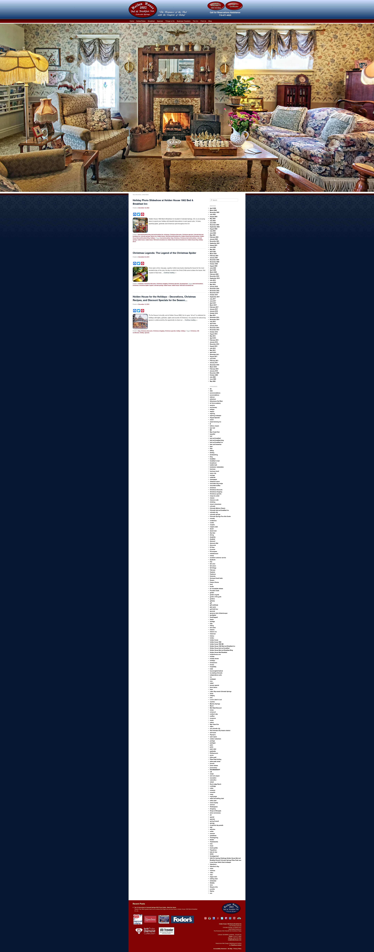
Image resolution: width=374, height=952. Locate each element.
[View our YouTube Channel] (234, 918)
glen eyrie (213, 607)
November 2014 (214, 319)
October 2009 (214, 375)
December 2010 (214, 365)
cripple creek (214, 527)
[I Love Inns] (150, 919)
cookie (212, 523)
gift (211, 603)
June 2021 (213, 247)
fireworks (212, 576)
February (212, 570)
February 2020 (214, 274)
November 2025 (214, 212)
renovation (213, 778)
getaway (212, 601)
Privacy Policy (237, 948)
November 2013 (214, 330)
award (211, 420)
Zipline (212, 891)
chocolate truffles (215, 485)
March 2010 (213, 367)
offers (211, 726)
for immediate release (216, 588)
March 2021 (213, 253)
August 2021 (213, 245)
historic (212, 630)
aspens (212, 411)
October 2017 (214, 295)
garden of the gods (215, 597)
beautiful (212, 434)
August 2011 (213, 356)
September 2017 (215, 297)
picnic (212, 755)
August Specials (215, 417)
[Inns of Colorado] (163, 919)
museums (213, 718)
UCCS (211, 854)
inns (211, 681)
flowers (212, 580)
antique (212, 409)
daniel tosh (213, 531)
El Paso (212, 547)
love (211, 697)
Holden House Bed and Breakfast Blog (221, 650)
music (212, 720)
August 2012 (213, 346)
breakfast (212, 459)
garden (212, 592)
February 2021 (214, 255)
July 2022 (213, 231)
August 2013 (213, 334)
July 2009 (213, 377)
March (212, 706)
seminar (212, 805)
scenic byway (214, 802)
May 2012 (212, 350)
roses (211, 794)
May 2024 (212, 218)
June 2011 (213, 358)
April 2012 (213, 352)
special (212, 817)
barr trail (212, 428)
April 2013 (213, 338)
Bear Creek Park (215, 432)
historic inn (154, 236)
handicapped (214, 617)
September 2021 (215, 243)
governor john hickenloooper (219, 613)
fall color (212, 564)
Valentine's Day (214, 866)
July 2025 (213, 214)
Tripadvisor (213, 850)
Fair (211, 562)
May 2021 (212, 249)
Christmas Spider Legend (146, 285)
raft (211, 772)
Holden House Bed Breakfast (218, 652)
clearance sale (214, 500)
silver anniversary (215, 813)
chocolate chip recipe (216, 483)
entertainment (214, 553)
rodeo (211, 788)
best (211, 446)
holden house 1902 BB (216, 644)
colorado (212, 506)
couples (212, 525)
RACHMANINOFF (215, 770)
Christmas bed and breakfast (188, 238)
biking (212, 450)
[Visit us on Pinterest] (205, 918)
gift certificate (214, 605)
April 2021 (213, 251)
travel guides (214, 848)
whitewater (213, 881)
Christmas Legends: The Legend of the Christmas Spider (164, 252)
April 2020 (213, 270)
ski (211, 815)
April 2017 (213, 303)
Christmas (177, 238)
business (212, 469)
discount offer (214, 543)
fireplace (212, 572)
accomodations (214, 395)
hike (211, 623)
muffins (212, 716)
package (212, 741)
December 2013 (214, 328)
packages (213, 743)
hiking (212, 625)
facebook (212, 560)
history (212, 636)
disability (212, 537)
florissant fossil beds (216, 578)
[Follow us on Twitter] (222, 918)
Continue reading (170, 272)
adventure (213, 399)
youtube (212, 889)
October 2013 (214, 332)
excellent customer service (218, 557)
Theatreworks (214, 842)
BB (211, 430)
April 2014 (213, 323)
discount (212, 541)
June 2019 (213, 282)
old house (213, 732)
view (211, 875)
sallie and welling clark (217, 798)
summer (212, 833)
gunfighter (213, 615)
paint (211, 745)
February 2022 (214, 237)
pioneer (212, 763)
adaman (212, 397)
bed (211, 436)
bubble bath (213, 465)
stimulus (212, 829)
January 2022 (214, 239)
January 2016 (214, 311)
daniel (212, 529)
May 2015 (212, 315)
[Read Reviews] (239, 918)
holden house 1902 (215, 642)
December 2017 (214, 293)
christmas (166, 234)
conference (213, 520)
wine (211, 885)
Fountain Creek (214, 590)
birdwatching (214, 455)
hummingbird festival (216, 671)
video (211, 872)
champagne (213, 479)
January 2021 (214, 258)
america (212, 405)
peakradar (213, 751)
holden (212, 638)
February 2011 (214, 360)
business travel (214, 471)
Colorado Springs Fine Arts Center (220, 516)
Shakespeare (214, 807)
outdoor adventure (215, 739)
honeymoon (213, 662)
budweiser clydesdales (217, 467)
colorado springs (145, 236)
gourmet (212, 611)
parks (211, 747)
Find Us (203, 21)
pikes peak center (215, 761)
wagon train (213, 877)
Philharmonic (214, 753)
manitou (212, 702)
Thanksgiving (214, 837)
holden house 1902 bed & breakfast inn (156, 240)
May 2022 (212, 235)
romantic (212, 792)
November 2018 (214, 290)
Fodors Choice (214, 582)
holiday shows (214, 658)
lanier (211, 693)
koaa (211, 689)
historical (213, 634)
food (211, 584)
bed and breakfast (165, 238)
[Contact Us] (226, 918)
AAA (211, 391)
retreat (212, 782)
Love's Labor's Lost (216, 699)
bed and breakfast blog (144, 234)
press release (214, 765)
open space (213, 737)
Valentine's (213, 864)
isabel (211, 683)
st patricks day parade (216, 825)
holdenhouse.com (215, 654)
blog (172, 238)
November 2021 (214, 241)
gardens (212, 599)
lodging (212, 695)
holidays (152, 238)
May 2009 (212, 381)
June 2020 (213, 268)
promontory (213, 767)
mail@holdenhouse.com (234, 940)
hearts (212, 619)
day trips (212, 533)
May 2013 (212, 336)
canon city (213, 473)
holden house (141, 240)
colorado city (214, 512)
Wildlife (212, 883)
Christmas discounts (176, 234)
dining (212, 535)
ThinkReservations (236, 945)
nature (212, 722)
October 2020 (214, 264)
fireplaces (213, 574)
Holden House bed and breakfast (190, 236)
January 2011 (214, 362)
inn (211, 677)
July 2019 (213, 280)
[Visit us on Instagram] (209, 918)
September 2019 (215, 278)
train (211, 844)
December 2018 (214, 288)
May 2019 (212, 284)
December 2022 (214, 225)
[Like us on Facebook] (214, 918)
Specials (160, 21)
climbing (212, 502)
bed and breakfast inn (157, 234)
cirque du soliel (214, 496)
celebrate (212, 477)
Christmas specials (187, 234)
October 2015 (214, 313)
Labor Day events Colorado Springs (220, 691)
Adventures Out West (216, 401)
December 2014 (214, 317)
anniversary (213, 407)
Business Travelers (183, 21)
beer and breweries (215, 444)
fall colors (213, 566)
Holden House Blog (192, 240)
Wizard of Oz (214, 887)
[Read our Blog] (230, 918)
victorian (212, 870)
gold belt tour (214, 609)
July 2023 (213, 221)
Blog (210, 21)
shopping (213, 809)
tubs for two (213, 852)
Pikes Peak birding (215, 759)
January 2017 (214, 309)
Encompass (213, 551)
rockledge (213, 786)
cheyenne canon (215, 481)
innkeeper (213, 679)
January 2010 (214, 371)
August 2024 (213, 216)
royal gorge (213, 796)
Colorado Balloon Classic (217, 508)
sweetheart (213, 835)
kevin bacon (213, 687)
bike (211, 448)
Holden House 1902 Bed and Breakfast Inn (169, 236)
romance (212, 790)
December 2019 (214, 276)
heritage (212, 621)
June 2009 (213, 379)
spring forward (214, 821)
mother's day (214, 714)
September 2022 (215, 227)
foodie (212, 586)
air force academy (215, 403)
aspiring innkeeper (215, 415)
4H (210, 389)
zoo (211, 893)
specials (147, 332)
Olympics (213, 735)
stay (211, 827)
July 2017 (213, 299)
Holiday (142, 332)
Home (132, 21)
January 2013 (214, 342)
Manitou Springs (215, 704)
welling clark (214, 879)
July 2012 (213, 348)
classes (212, 498)
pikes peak (213, 757)
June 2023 (213, 223)
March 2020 (213, 272)
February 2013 (214, 340)
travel (211, 846)
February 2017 (214, 307)
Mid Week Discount (215, 708)
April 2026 (213, 208)
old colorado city (215, 728)
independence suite (216, 675)
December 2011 (214, 354)
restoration (213, 780)
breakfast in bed (215, 461)
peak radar (213, 749)
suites (211, 831)
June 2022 (213, 233)
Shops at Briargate (215, 811)
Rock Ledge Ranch (215, 784)
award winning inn (215, 422)
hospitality (213, 667)
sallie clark (213, 800)
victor (211, 868)
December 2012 (214, 344)
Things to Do (170, 21)
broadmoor (213, 463)
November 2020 (214, 262)
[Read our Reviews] (218, 918)
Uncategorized (184, 283)
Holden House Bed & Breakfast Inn (177, 240)
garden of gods (214, 595)
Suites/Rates (141, 21)
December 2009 (214, 373)
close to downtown (215, 504)
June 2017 (213, 301)
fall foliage (213, 568)
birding (212, 452)
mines (212, 710)
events (212, 555)
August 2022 (213, 229)
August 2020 (213, 266)
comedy (212, 518)
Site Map (230, 948)
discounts (213, 545)
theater (212, 840)
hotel (211, 669)
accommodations (215, 393)
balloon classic (214, 426)
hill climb (213, 627)
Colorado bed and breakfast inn (219, 510)
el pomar (212, 549)
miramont (213, 712)
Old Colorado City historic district (220, 730)
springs (212, 823)
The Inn (195, 21)
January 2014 (214, 325)
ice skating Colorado (216, 673)
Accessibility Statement (220, 948)
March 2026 (213, 210)
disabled (212, 539)
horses (212, 664)
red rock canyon (215, 776)
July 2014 (213, 321)
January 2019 (214, 286)
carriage (212, 475)
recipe (212, 774)
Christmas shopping (162, 283)
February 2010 (214, 369)
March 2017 (213, 305)
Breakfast (151, 21)
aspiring (212, 413)
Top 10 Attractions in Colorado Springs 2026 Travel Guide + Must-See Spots (155, 907)
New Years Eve (214, 724)
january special (214, 685)
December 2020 (214, 260)
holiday (178, 331)
